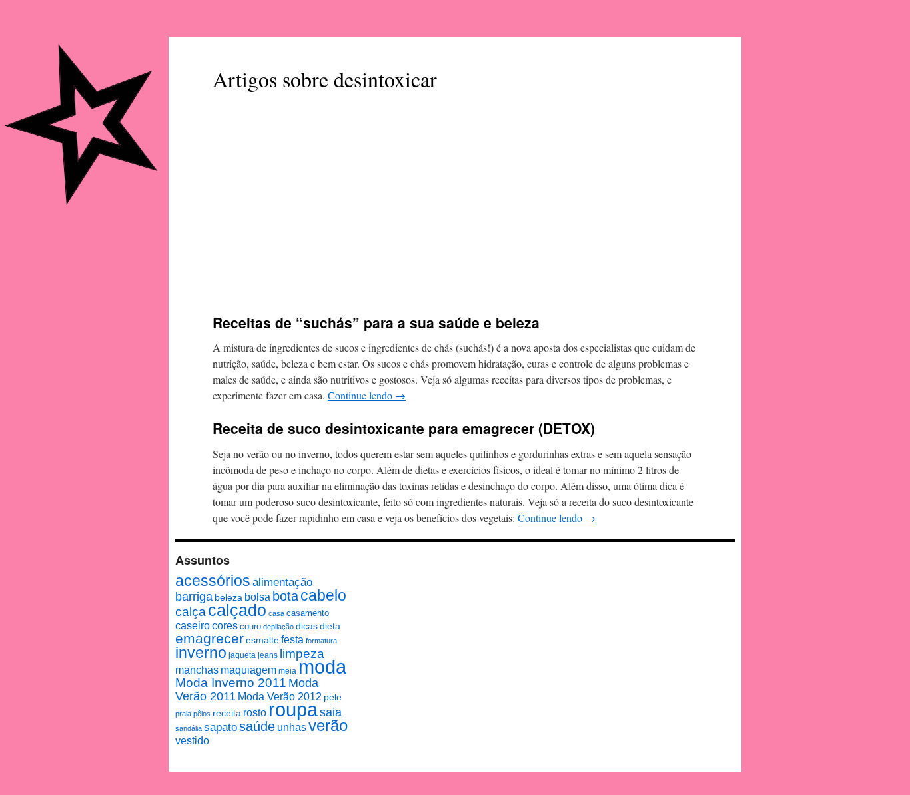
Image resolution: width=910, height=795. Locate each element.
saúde (257, 726)
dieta (330, 626)
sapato (220, 727)
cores (225, 625)
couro (250, 626)
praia (183, 714)
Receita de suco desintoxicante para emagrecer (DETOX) (404, 428)
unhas (291, 727)
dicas (307, 626)
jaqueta (242, 655)
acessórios (212, 580)
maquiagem (248, 670)
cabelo (323, 595)
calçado (237, 610)
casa (276, 613)
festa (292, 639)
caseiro (192, 625)
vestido (192, 740)
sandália (188, 728)
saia (331, 712)
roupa (293, 709)
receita (227, 713)
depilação (278, 627)
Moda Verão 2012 (280, 696)
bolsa (257, 597)
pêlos (202, 714)
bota (285, 596)
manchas (197, 670)
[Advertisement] (455, 204)
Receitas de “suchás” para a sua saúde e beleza (376, 322)
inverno (201, 652)
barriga (194, 596)
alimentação (282, 582)
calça (190, 611)
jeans (268, 655)
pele (333, 697)
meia (287, 671)
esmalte (262, 640)
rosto (254, 712)
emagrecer (209, 638)
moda (322, 667)
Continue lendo (367, 395)
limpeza (302, 653)
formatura (321, 641)
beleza (228, 597)
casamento (307, 613)
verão (328, 725)
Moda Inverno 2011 (230, 683)
